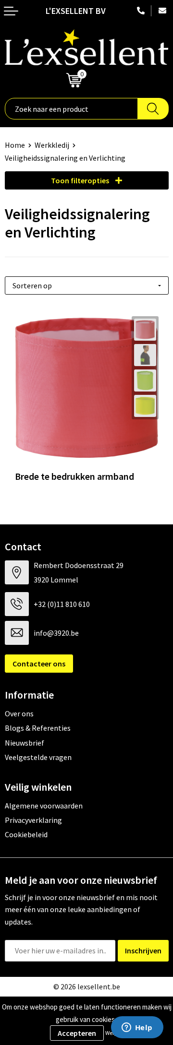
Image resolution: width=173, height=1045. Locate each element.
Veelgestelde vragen (38, 757)
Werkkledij (52, 145)
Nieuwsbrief (24, 743)
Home (15, 145)
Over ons (19, 713)
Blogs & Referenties (38, 728)
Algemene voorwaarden (44, 805)
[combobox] (71, 108)
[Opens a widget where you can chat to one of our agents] (137, 1028)
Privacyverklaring (33, 820)
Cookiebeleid (26, 834)
